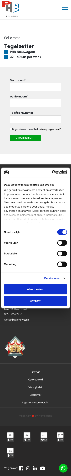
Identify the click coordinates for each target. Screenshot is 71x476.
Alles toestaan (35, 289)
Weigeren (35, 300)
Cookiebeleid (35, 379)
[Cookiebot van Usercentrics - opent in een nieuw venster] (52, 172)
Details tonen (52, 278)
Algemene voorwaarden (35, 402)
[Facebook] (21, 468)
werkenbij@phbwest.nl (16, 319)
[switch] (62, 243)
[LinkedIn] (35, 468)
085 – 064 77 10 (13, 314)
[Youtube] (42, 468)
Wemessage (45, 415)
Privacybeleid (35, 387)
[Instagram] (28, 468)
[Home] (10, 9)
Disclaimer (35, 394)
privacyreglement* (50, 129)
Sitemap (35, 372)
